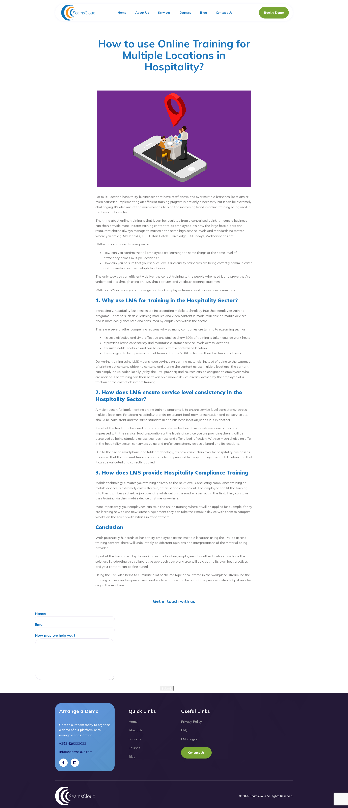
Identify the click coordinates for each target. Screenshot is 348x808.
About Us (142, 12)
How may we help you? (55, 635)
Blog (203, 12)
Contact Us (224, 12)
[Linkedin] (75, 763)
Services (164, 12)
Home (122, 12)
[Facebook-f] (63, 763)
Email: (40, 624)
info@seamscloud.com (75, 752)
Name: (40, 613)
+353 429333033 (72, 743)
